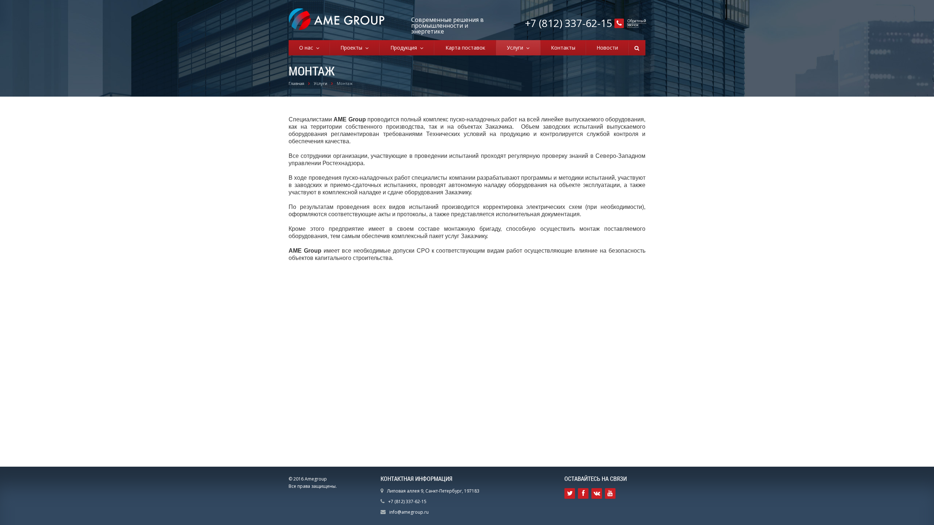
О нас (307, 47)
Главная (296, 83)
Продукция (405, 47)
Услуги (516, 47)
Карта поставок (465, 47)
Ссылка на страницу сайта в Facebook (583, 493)
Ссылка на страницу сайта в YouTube (610, 493)
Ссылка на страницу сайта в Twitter (569, 493)
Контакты (563, 47)
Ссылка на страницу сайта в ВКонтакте (596, 493)
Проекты (352, 47)
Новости (607, 47)
